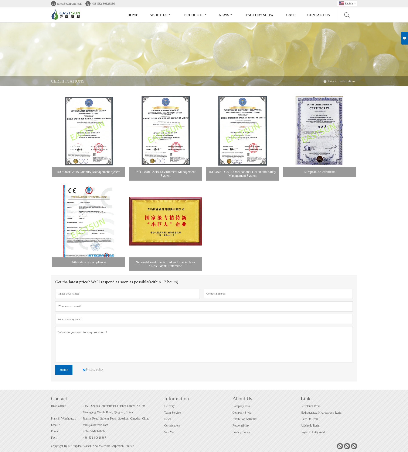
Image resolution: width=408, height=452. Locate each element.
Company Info (241, 406)
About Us (158, 15)
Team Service (172, 412)
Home (133, 15)
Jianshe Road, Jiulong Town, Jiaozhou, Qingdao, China (116, 418)
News (224, 15)
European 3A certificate (319, 172)
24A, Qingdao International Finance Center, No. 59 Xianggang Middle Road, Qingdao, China (114, 409)
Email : (55, 425)
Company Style (241, 412)
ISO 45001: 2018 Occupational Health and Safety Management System (242, 173)
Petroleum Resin (310, 406)
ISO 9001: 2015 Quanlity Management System (88, 172)
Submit (64, 369)
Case (291, 15)
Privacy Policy (241, 432)
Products (193, 15)
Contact (59, 398)
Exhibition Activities (244, 419)
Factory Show (259, 15)
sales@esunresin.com (69, 3)
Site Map (169, 432)
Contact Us (318, 15)
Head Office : (59, 405)
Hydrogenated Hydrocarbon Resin (321, 412)
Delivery (169, 406)
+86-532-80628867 (94, 437)
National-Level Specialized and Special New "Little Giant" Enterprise (166, 264)
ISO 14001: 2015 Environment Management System (166, 173)
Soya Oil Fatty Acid (313, 432)
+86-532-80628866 (103, 3)
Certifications (172, 425)
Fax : (54, 437)
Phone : (55, 431)
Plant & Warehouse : (63, 418)
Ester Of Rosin (310, 419)
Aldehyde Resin (310, 425)
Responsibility (240, 425)
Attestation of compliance (89, 262)
